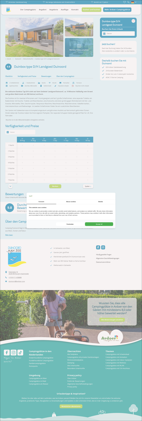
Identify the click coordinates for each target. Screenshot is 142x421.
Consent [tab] (41, 201)
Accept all (99, 224)
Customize (70, 224)
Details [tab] (100, 201)
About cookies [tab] (71, 201)
